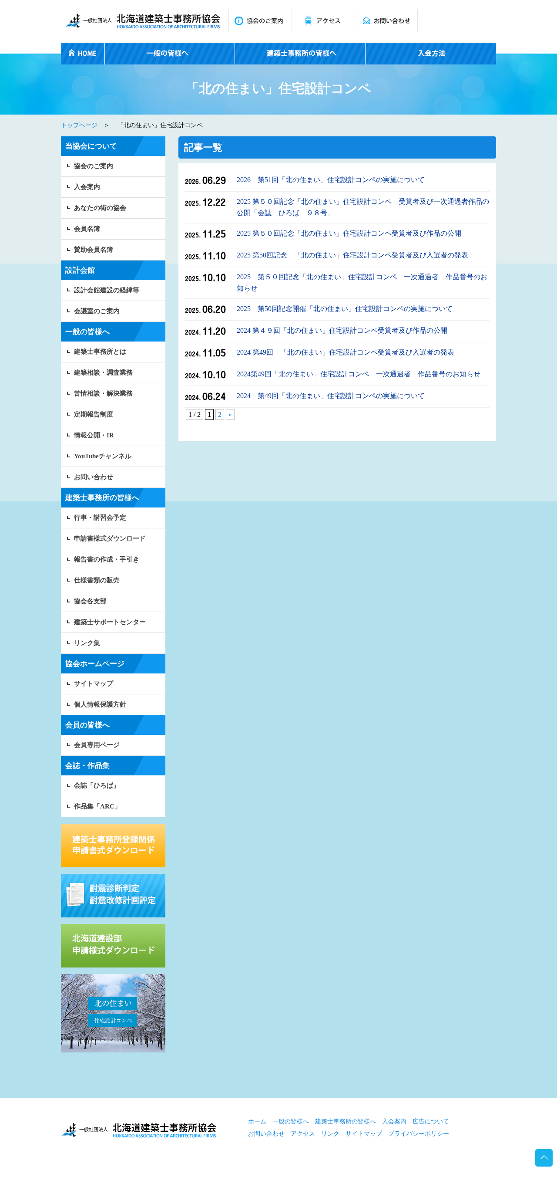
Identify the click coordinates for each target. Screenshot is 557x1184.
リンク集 (87, 642)
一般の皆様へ (290, 1121)
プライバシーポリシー (418, 1133)
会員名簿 (87, 228)
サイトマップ (93, 683)
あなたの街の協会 (100, 207)
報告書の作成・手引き (106, 559)
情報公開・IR (94, 435)
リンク (330, 1133)
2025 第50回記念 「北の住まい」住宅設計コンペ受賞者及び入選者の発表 (352, 255)
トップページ (79, 125)
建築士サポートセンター (110, 622)
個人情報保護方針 (100, 704)
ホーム (257, 1121)
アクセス (303, 1133)
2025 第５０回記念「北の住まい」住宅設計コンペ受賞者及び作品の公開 (349, 233)
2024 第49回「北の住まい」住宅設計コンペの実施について (331, 395)
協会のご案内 (93, 165)
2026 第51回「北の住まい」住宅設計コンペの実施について (331, 179)
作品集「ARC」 (97, 806)
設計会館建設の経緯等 (106, 290)
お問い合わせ (93, 477)
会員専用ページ (97, 744)
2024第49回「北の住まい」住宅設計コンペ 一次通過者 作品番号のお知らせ (358, 374)
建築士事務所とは (100, 351)
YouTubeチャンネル (102, 456)
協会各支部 (90, 601)
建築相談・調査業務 (103, 372)
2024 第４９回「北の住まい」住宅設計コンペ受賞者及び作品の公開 (342, 330)
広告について (431, 1121)
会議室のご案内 (97, 311)
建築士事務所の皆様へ (345, 1121)
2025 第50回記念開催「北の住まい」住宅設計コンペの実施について (345, 308)
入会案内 (87, 186)
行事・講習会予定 (100, 517)
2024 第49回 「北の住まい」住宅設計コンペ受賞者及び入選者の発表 (345, 352)
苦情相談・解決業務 (103, 393)
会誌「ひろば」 (97, 785)
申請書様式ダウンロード (110, 538)
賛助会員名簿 (93, 249)
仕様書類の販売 (97, 580)
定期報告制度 (93, 414)
